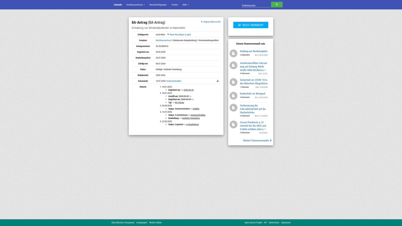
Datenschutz (274, 222)
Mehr (185, 4)
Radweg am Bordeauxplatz (253, 51)
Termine (174, 4)
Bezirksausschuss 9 (164, 40)
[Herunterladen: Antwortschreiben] (217, 81)
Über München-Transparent (123, 222)
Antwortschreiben (173, 80)
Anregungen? (142, 222)
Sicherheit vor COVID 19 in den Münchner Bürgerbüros (254, 81)
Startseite (118, 4)
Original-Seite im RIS (211, 21)
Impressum (286, 222)
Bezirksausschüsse (135, 4)
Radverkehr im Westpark (252, 93)
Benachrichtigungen (158, 4)
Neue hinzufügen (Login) (180, 34)
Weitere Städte (155, 222)
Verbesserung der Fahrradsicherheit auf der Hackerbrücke (253, 109)
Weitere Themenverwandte (256, 140)
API (265, 222)
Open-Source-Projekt (253, 222)
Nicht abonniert (250, 24)
